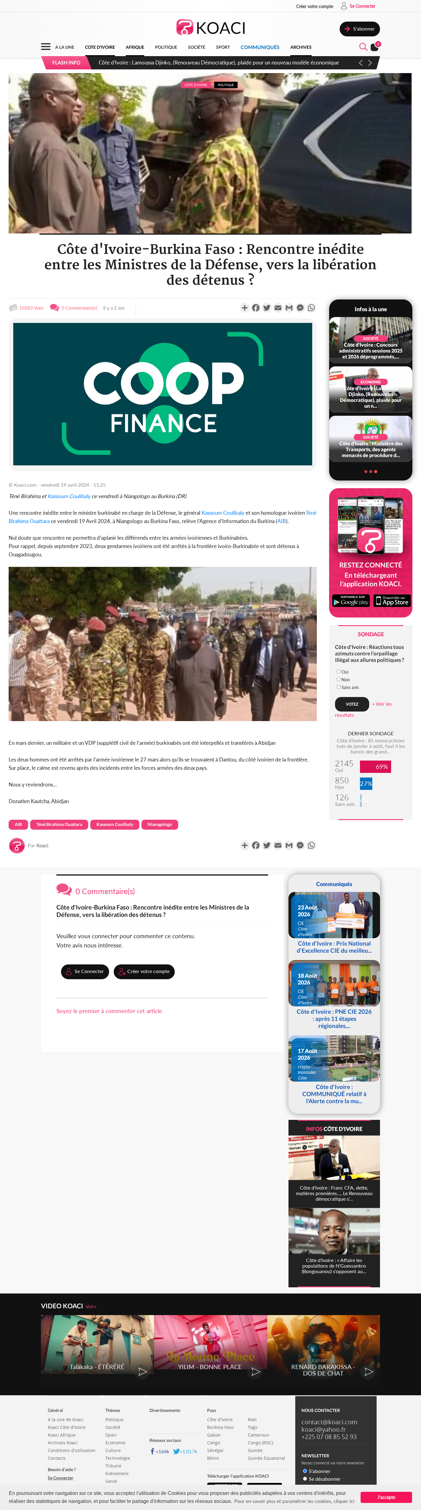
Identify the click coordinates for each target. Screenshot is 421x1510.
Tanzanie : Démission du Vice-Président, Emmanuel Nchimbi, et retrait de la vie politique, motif (205, 62)
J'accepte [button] (386, 1497)
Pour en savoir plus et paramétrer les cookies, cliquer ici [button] (294, 1501)
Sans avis (350, 687)
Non (345, 679)
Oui (344, 672)
